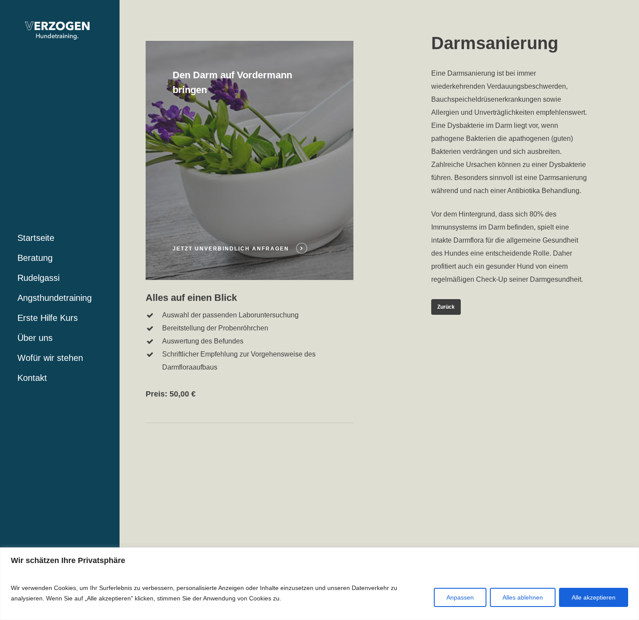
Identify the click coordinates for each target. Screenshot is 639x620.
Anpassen (460, 597)
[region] (319, 583)
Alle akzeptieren (594, 597)
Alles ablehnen (523, 597)
